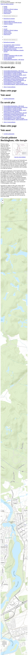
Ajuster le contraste (8, 24)
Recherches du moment (9, 18)
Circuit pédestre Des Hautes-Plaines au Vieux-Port (15, 72)
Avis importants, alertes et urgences (12, 44)
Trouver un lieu (7, 10)
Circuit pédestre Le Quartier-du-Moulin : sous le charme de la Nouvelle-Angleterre (15, 75)
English (5, 6)
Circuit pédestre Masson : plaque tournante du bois (15, 84)
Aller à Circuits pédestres (9, 87)
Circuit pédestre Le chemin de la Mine (13, 73)
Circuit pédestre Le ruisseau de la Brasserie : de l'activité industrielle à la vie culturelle (15, 81)
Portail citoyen (7, 13)
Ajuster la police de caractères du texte (13, 22)
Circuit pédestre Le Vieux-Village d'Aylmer (14, 83)
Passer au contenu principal (7, 4)
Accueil (5, 7)
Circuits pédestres (8, 58)
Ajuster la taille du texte (9, 21)
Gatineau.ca (6, 54)
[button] (2, 200)
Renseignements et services (10, 49)
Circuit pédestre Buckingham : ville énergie (14, 59)
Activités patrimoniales (9, 56)
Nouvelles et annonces (9, 46)
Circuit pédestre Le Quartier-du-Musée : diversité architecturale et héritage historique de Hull (15, 78)
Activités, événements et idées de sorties (13, 47)
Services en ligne (8, 12)
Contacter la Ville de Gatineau (11, 9)
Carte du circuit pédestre (20, 157)
